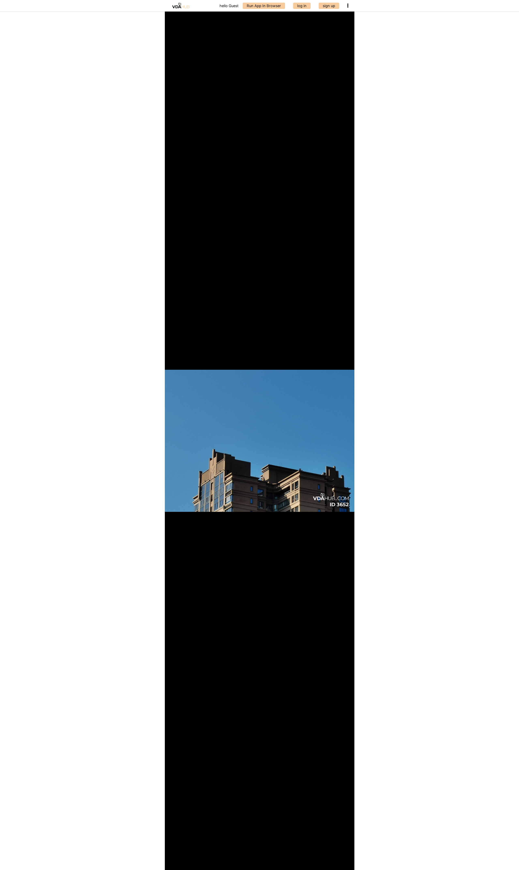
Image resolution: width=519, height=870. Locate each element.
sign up (329, 6)
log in (302, 6)
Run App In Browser (264, 6)
